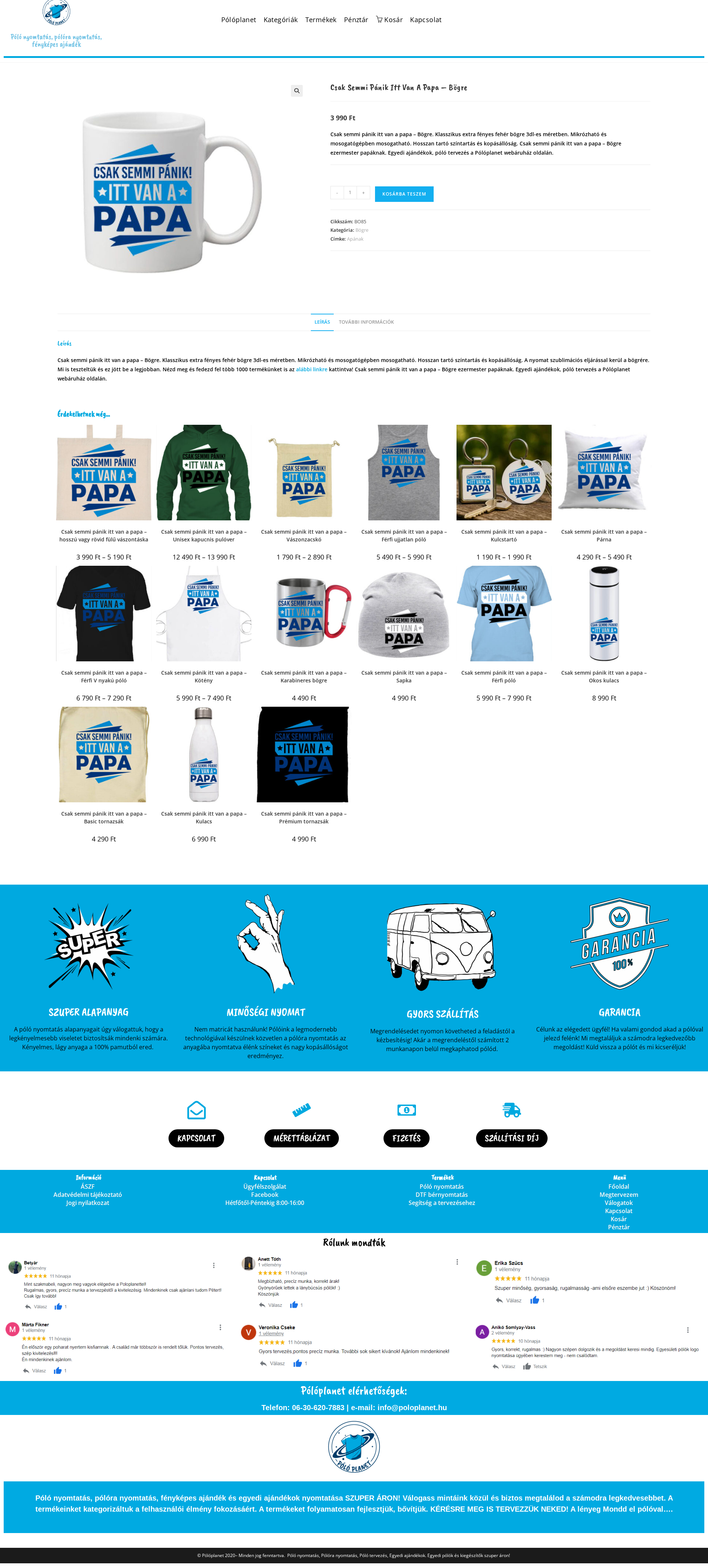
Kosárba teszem (404, 194)
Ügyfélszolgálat (264, 1186)
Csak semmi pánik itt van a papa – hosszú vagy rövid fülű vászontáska (103, 535)
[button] (297, 91)
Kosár (619, 1219)
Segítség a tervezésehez (442, 1203)
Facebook (264, 1195)
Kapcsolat (426, 19)
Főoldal (618, 1186)
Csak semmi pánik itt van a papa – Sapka (404, 676)
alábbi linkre (311, 369)
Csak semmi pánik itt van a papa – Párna (604, 535)
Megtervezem (619, 1195)
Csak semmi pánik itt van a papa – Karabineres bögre (304, 676)
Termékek (321, 19)
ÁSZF (88, 1186)
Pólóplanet (238, 19)
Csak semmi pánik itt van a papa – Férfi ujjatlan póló (404, 535)
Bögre (361, 230)
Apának (355, 238)
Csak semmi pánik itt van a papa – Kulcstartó (504, 535)
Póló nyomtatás (442, 1186)
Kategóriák (281, 19)
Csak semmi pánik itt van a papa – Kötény (204, 676)
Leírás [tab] (322, 322)
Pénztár (356, 19)
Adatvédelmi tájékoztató (87, 1195)
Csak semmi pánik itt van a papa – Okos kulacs (604, 676)
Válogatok (619, 1203)
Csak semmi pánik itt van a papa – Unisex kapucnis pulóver (204, 535)
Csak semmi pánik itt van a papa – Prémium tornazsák (304, 817)
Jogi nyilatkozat (87, 1203)
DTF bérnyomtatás (442, 1195)
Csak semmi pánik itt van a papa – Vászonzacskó (304, 535)
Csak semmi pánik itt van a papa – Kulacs (204, 817)
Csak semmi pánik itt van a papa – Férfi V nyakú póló (104, 676)
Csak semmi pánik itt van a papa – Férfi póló (504, 676)
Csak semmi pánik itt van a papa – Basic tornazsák (104, 817)
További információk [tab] (366, 322)
